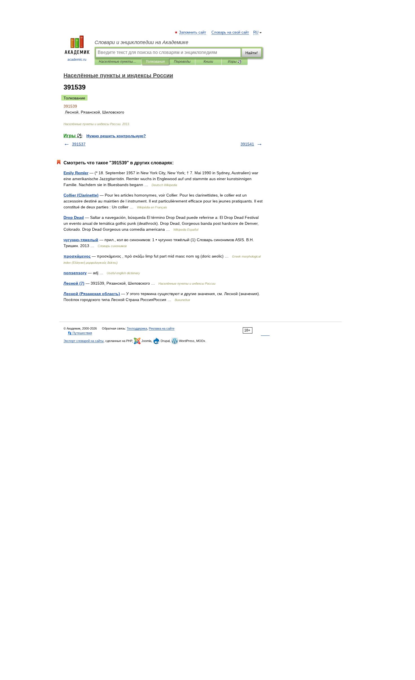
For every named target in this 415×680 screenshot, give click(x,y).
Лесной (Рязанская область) (92, 293)
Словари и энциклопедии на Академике (141, 42)
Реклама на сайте (161, 328)
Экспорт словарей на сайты (84, 341)
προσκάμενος (77, 256)
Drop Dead (74, 217)
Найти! (251, 53)
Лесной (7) (74, 283)
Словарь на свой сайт (230, 32)
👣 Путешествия (80, 333)
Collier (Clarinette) (81, 195)
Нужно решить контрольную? (116, 136)
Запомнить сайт (193, 32)
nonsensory (75, 273)
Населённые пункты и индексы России (118, 62)
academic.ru (76, 60)
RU (255, 32)
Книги (208, 62)
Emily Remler (76, 173)
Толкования (155, 62)
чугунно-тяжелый (81, 239)
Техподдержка (137, 328)
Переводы (182, 62)
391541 (247, 144)
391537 (79, 144)
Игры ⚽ (235, 62)
